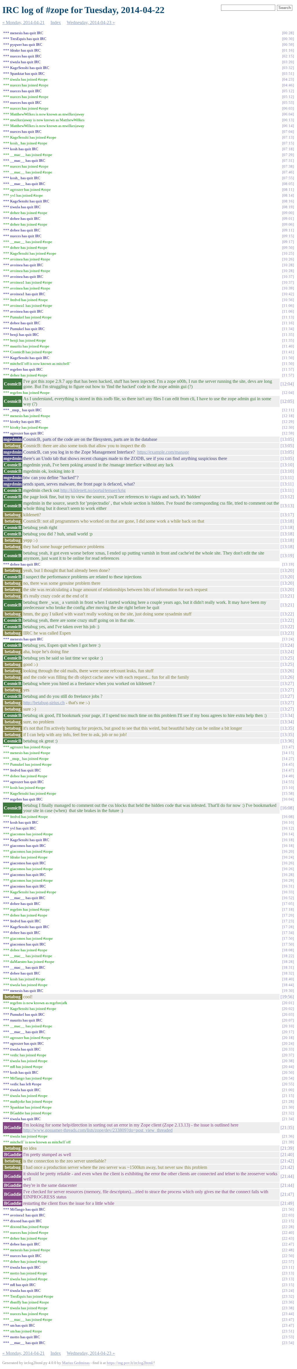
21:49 (287, 1203)
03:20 (288, 62)
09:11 (288, 230)
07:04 (288, 131)
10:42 (288, 294)
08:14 (288, 195)
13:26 (287, 670)
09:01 (288, 218)
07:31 (288, 160)
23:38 (288, 1308)
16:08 (287, 807)
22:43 (288, 1238)
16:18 (288, 840)
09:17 (288, 242)
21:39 (288, 1142)
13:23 (287, 633)
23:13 (288, 1273)
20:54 (288, 1078)
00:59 (288, 44)
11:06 (288, 305)
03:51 (288, 73)
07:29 (288, 155)
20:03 (288, 1014)
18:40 (288, 979)
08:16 (288, 201)
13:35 (287, 728)
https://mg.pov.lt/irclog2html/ (130, 1363)
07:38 (288, 166)
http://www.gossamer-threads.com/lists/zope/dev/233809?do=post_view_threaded (98, 1130)
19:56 (287, 996)
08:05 (288, 184)
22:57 (288, 1261)
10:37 (288, 276)
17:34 (288, 932)
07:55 (288, 178)
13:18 (287, 521)
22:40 (288, 1232)
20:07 (288, 1020)
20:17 (288, 1032)
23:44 (288, 1314)
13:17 (287, 514)
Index (55, 22)
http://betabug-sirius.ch (44, 702)
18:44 (288, 985)
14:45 (288, 764)
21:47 (287, 1194)
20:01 (288, 1003)
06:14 (288, 126)
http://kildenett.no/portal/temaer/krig (93, 490)
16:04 (288, 799)
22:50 (288, 1256)
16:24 (288, 857)
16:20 (288, 851)
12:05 (287, 401)
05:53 (288, 102)
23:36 (288, 1302)
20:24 (288, 1043)
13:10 (287, 464)
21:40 (287, 1154)
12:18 (288, 416)
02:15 (288, 56)
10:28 (288, 265)
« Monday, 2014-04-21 (23, 22)
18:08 (288, 950)
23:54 (288, 1343)
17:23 (288, 921)
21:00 (288, 1090)
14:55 (288, 782)
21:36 (288, 1136)
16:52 (288, 898)
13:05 (287, 439)
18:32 (288, 973)
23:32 (288, 1296)
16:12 (288, 828)
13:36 (287, 740)
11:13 (288, 317)
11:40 (288, 346)
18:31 (288, 967)
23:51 (288, 1331)
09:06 (288, 224)
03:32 (288, 68)
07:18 (288, 149)
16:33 (288, 892)
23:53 (288, 1337)
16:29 (288, 880)
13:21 (287, 595)
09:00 (288, 213)
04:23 (288, 79)
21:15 (288, 1095)
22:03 (288, 1215)
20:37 (288, 1055)
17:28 (288, 927)
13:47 (288, 747)
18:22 (288, 956)
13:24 (288, 639)
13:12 (287, 496)
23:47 (288, 1319)
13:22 (287, 613)
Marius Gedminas (76, 1363)
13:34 (287, 715)
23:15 (288, 1285)
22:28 (288, 1227)
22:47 (288, 1244)
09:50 (288, 247)
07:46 (288, 172)
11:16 (288, 323)
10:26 (288, 259)
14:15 (288, 753)
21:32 (288, 1113)
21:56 (288, 1209)
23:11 (288, 1267)
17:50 (288, 938)
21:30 (288, 1107)
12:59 (288, 433)
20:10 (288, 1026)
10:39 (288, 288)
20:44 (288, 1066)
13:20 (287, 570)
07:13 (288, 137)
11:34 (288, 329)
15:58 (288, 793)
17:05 (288, 903)
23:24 (288, 1290)
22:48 (288, 1250)
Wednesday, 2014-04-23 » (91, 22)
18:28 (288, 961)
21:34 (288, 1119)
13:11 (287, 477)
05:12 (288, 91)
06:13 (288, 120)
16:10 (288, 822)
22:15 (288, 1221)
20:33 (288, 1049)
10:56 (288, 300)
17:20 (288, 915)
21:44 (287, 1176)
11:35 (288, 334)
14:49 (288, 776)
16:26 (288, 863)
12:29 (288, 421)
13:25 (287, 657)
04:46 (288, 85)
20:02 (288, 1008)
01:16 (288, 50)
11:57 (288, 369)
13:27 (287, 683)
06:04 (288, 114)
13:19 (287, 555)
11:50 (288, 358)
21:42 (287, 1160)
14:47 (288, 770)
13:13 (287, 505)
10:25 (288, 253)
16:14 (288, 834)
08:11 (288, 189)
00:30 (288, 39)
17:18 (288, 909)
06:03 (288, 108)
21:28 (288, 1101)
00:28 (288, 33)
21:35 (287, 1127)
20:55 (288, 1084)
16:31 (288, 886)
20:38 (288, 1061)
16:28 (288, 874)
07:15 (288, 143)
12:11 (288, 410)
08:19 (288, 207)
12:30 (288, 427)
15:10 (288, 787)
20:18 (288, 1037)
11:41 (288, 352)
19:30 (288, 990)
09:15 (288, 236)
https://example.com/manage (163, 452)
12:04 (287, 383)
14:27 (288, 758)
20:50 (288, 1072)
